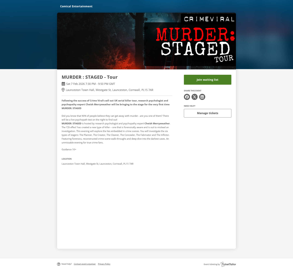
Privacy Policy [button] (104, 264)
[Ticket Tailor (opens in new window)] (228, 264)
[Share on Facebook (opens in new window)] (187, 97)
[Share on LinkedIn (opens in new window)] (202, 97)
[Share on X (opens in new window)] (195, 97)
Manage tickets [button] (207, 113)
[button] (85, 264)
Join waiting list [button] (207, 79)
